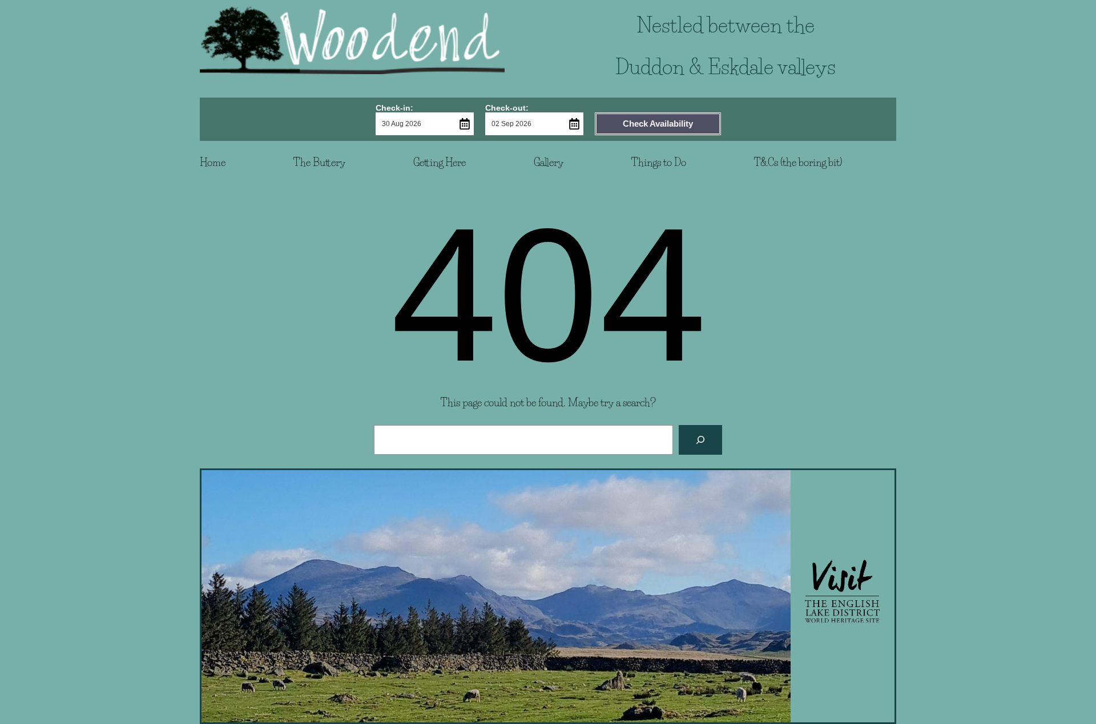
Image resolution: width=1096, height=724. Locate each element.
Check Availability (658, 123)
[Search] (700, 440)
